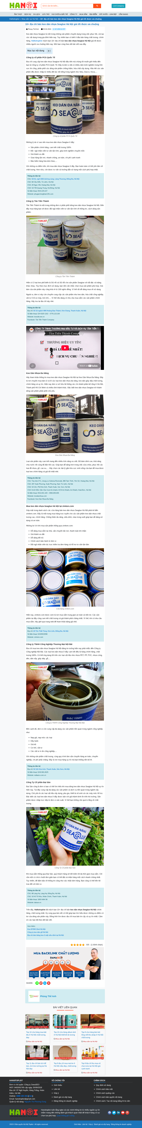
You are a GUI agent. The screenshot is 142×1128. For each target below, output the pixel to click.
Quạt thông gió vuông (65, 1116)
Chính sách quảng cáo (105, 1093)
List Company (118, 6)
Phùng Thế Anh (33, 29)
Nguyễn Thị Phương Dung (35, 1102)
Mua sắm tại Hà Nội (30, 19)
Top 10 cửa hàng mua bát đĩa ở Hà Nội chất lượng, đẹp (36, 1034)
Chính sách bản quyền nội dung (109, 1097)
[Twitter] (114, 1113)
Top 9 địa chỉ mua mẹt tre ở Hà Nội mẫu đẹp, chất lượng (65, 1064)
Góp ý (56, 1093)
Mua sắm (83, 14)
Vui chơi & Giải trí (60, 14)
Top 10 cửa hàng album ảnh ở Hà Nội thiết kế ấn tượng (65, 1033)
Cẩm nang (123, 14)
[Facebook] (109, 1113)
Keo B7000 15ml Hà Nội (36, 929)
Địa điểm (93, 14)
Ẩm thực (18, 14)
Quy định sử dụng (103, 1085)
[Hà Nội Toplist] (23, 6)
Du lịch (36, 14)
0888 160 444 (21, 1096)
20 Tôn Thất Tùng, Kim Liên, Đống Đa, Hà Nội (50, 631)
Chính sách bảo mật (104, 1089)
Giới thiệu (58, 1085)
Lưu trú (45, 14)
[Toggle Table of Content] (47, 51)
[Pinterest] (127, 1113)
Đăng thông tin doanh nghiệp (65, 1101)
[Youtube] (123, 1113)
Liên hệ (57, 1089)
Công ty (73, 14)
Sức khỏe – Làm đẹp (108, 14)
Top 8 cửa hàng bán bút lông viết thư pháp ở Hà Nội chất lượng (92, 1034)
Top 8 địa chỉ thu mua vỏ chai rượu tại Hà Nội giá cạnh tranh (91, 1066)
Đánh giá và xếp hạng (63, 1097)
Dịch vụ (27, 14)
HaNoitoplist (14, 19)
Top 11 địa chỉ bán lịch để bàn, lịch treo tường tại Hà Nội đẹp (36, 1066)
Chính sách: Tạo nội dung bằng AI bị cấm (113, 1101)
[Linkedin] (118, 1113)
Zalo (30, 1096)
